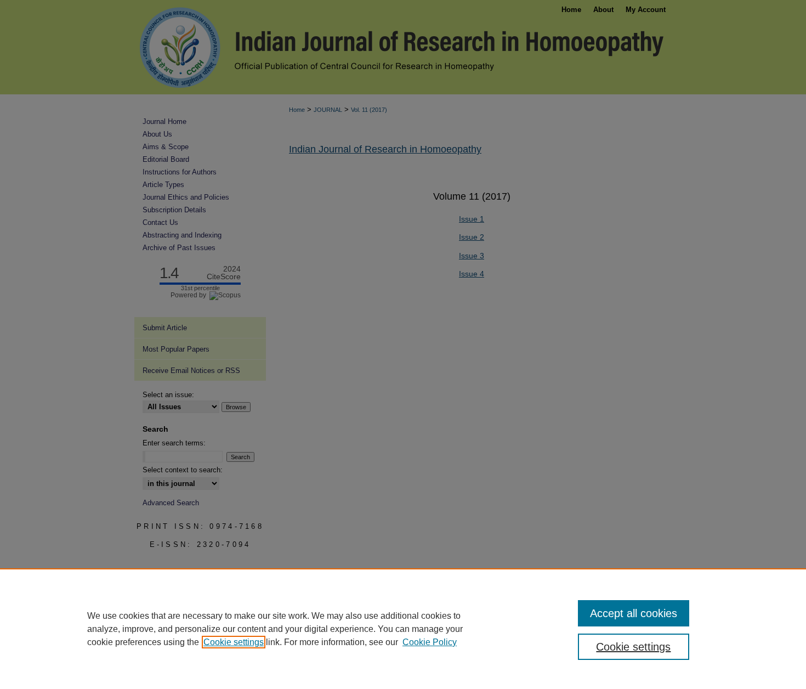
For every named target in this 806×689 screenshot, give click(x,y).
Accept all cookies (633, 613)
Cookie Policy (429, 642)
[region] (403, 628)
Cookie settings (233, 642)
